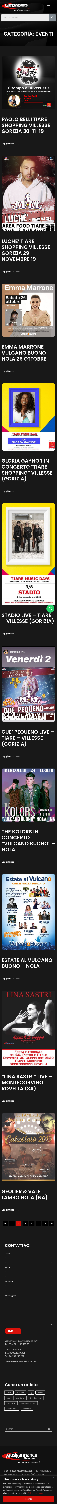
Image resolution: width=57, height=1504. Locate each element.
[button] (48, 6)
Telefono (9, 1281)
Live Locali (11, 1403)
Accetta (28, 1499)
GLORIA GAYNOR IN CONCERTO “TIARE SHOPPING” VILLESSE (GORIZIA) (27, 469)
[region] (28, 1489)
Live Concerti (35, 1398)
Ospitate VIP (11, 1408)
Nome (8, 1253)
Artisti (8, 1392)
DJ (31, 1392)
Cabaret (20, 1392)
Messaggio (10, 1295)
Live (8, 1398)
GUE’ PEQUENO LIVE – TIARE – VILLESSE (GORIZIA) (28, 737)
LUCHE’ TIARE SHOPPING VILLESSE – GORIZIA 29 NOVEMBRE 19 (28, 250)
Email (7, 1267)
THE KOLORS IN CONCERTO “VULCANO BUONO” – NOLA (28, 840)
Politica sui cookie (35, 1493)
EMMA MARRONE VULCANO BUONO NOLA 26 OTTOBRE (24, 352)
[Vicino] (54, 1477)
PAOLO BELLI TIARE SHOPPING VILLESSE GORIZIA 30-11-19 (26, 125)
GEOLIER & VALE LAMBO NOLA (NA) (25, 1194)
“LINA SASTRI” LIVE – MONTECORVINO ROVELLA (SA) (27, 1082)
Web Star (27, 1408)
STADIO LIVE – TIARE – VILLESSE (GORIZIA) (28, 618)
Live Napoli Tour (28, 1403)
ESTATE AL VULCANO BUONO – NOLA (27, 963)
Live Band (20, 1398)
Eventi (40, 1392)
